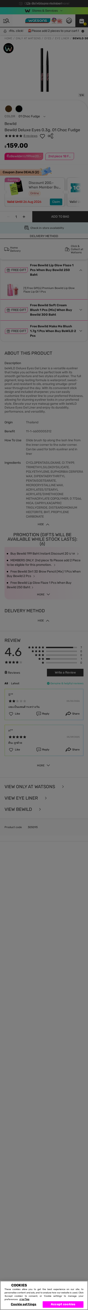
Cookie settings (23, 1304)
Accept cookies (63, 1304)
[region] (44, 1295)
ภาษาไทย (24, 1299)
